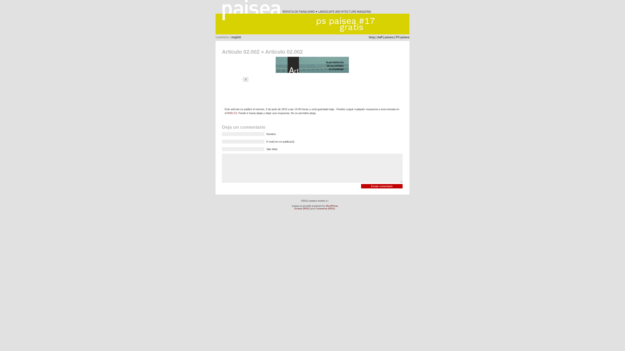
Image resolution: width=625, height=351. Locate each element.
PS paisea (402, 37)
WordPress (332, 206)
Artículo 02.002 (241, 52)
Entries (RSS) (302, 208)
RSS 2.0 (232, 113)
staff (379, 37)
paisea (389, 37)
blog (372, 37)
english (236, 37)
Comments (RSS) (325, 208)
